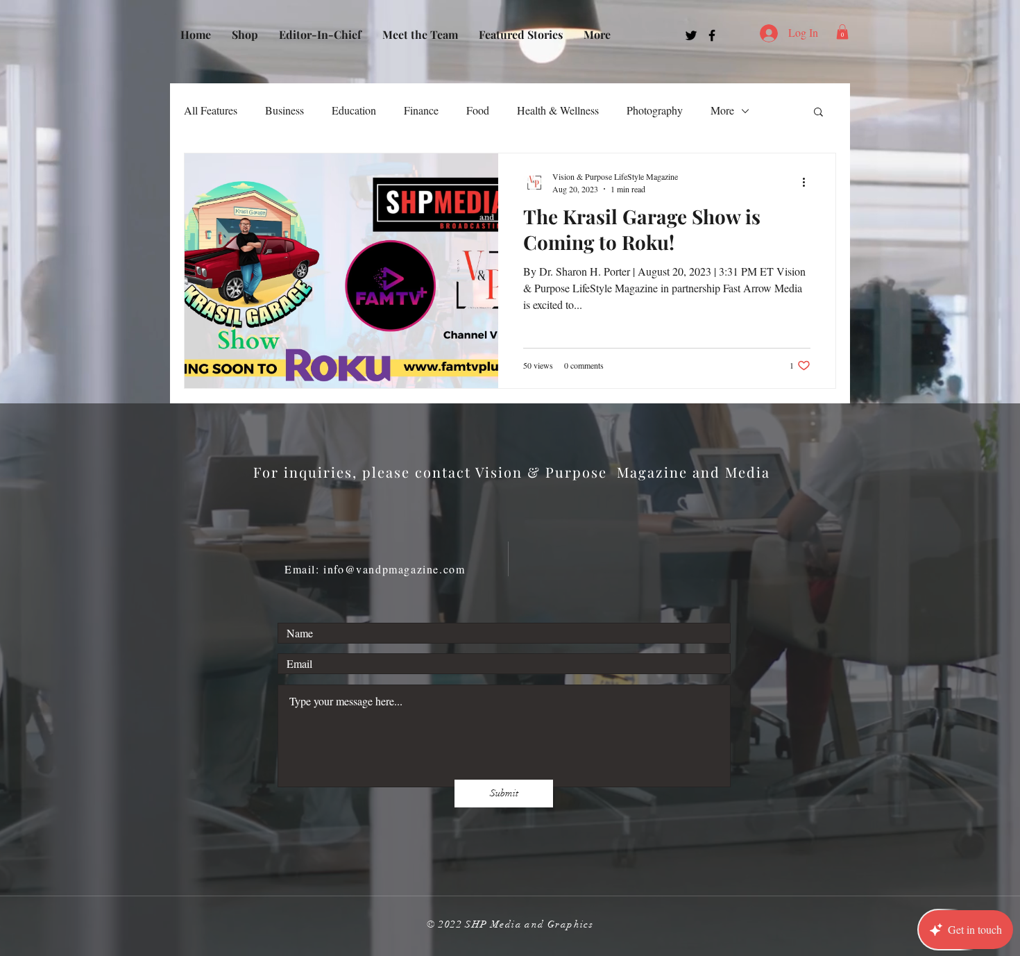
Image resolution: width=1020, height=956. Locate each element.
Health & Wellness (558, 110)
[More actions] (808, 182)
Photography (655, 110)
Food (477, 110)
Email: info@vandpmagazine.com (374, 569)
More (722, 110)
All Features (210, 110)
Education (354, 110)
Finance (421, 110)
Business (284, 110)
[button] (842, 32)
